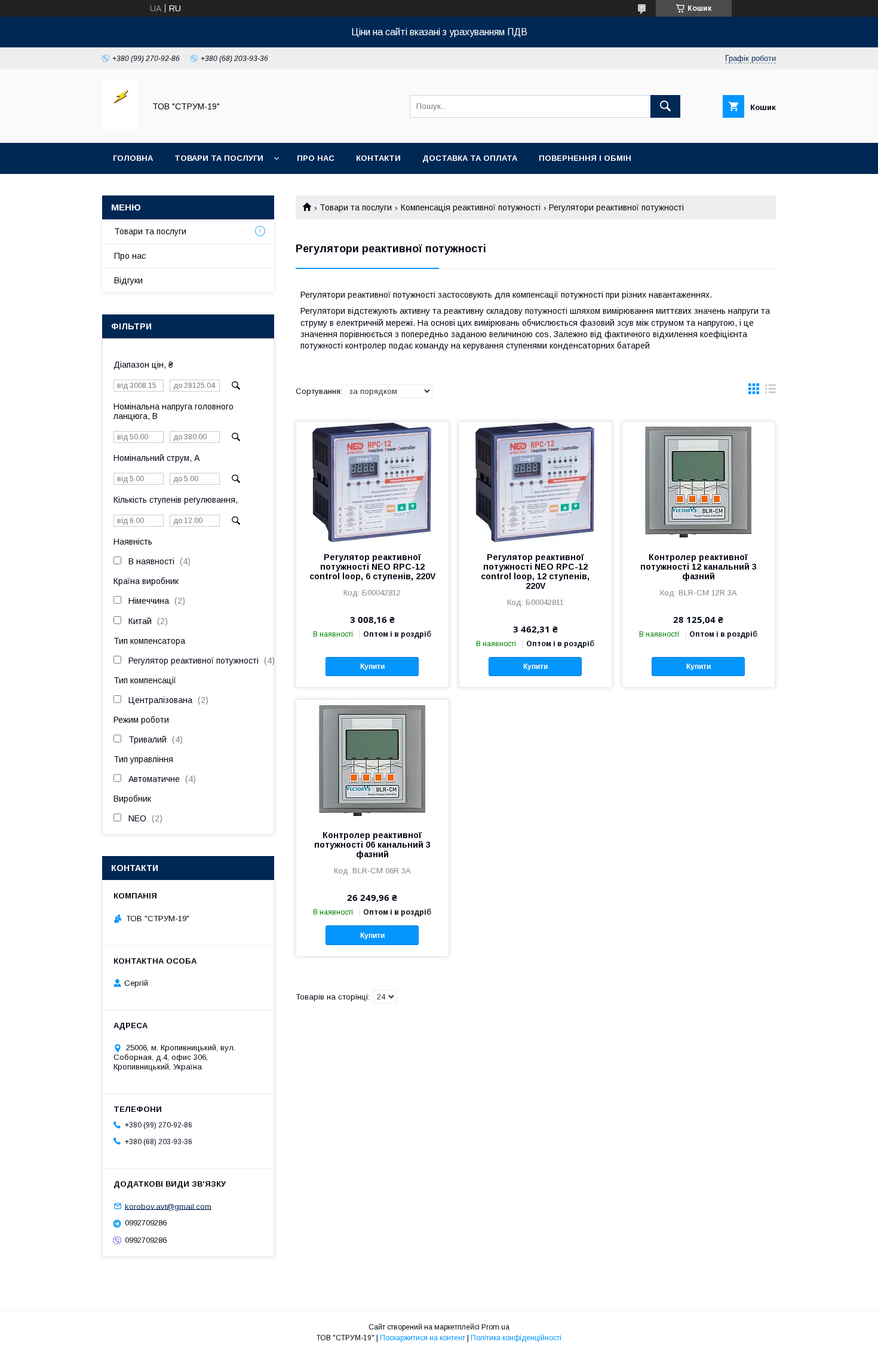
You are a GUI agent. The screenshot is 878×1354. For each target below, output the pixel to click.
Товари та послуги (218, 158)
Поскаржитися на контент (422, 1338)
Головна (133, 158)
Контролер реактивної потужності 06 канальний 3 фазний (372, 844)
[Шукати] (665, 106)
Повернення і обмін (585, 158)
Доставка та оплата (469, 158)
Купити (372, 666)
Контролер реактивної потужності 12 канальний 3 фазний (698, 566)
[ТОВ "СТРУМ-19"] (120, 127)
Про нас (315, 158)
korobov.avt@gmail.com (168, 1206)
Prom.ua (495, 1327)
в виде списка (770, 391)
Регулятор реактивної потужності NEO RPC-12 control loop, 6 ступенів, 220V (372, 566)
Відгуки (128, 280)
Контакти (378, 158)
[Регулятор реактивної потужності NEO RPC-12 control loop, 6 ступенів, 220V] (372, 482)
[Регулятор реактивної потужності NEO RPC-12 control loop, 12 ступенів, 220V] (535, 482)
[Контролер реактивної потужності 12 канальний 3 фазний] (698, 482)
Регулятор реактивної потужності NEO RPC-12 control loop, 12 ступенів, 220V (535, 571)
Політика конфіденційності (516, 1338)
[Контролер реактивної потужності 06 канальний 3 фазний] (372, 760)
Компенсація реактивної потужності (471, 207)
